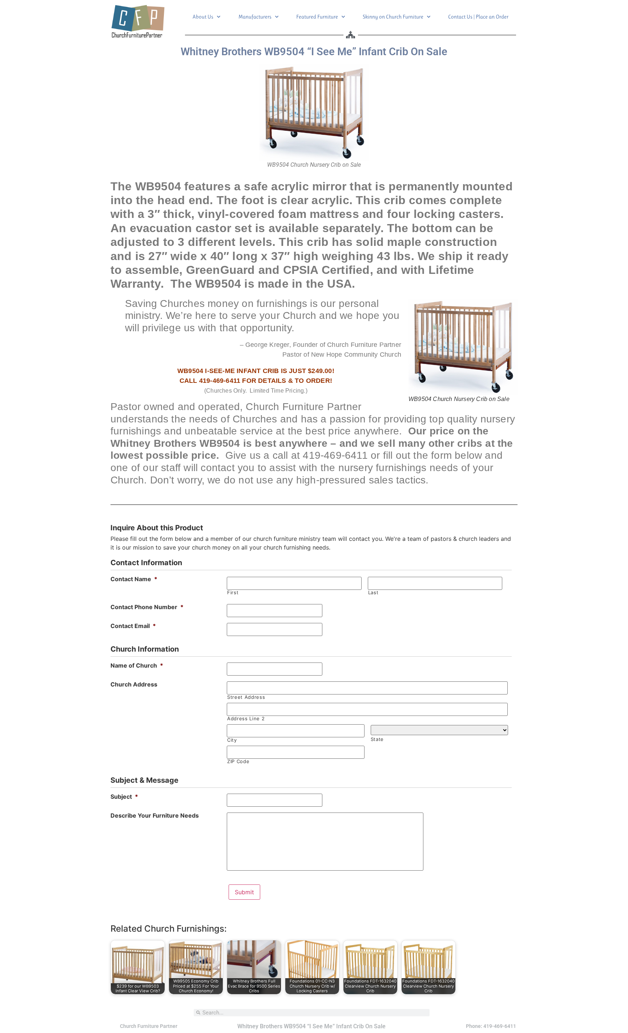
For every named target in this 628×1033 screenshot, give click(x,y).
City (232, 740)
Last (373, 592)
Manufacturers (254, 16)
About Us (203, 16)
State (377, 739)
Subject (124, 796)
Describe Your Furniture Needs (154, 815)
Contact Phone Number (147, 607)
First (232, 592)
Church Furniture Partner (148, 1026)
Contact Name (133, 579)
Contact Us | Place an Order (478, 16)
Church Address (133, 684)
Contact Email (133, 626)
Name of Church (136, 665)
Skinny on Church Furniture (393, 16)
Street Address (246, 697)
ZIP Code (238, 761)
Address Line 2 (246, 718)
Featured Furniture (317, 16)
